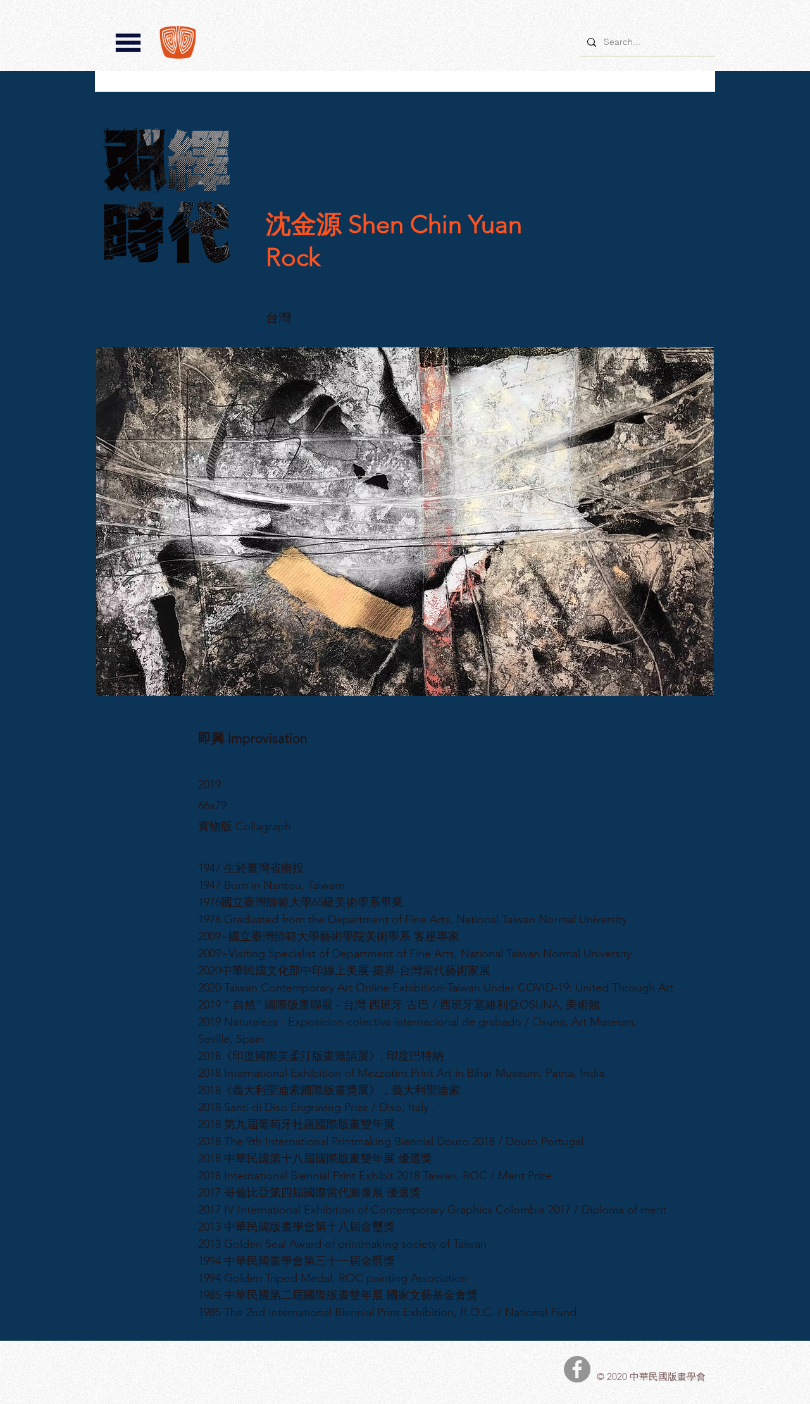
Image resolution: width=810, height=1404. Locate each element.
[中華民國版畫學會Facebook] (577, 1369)
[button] (128, 42)
